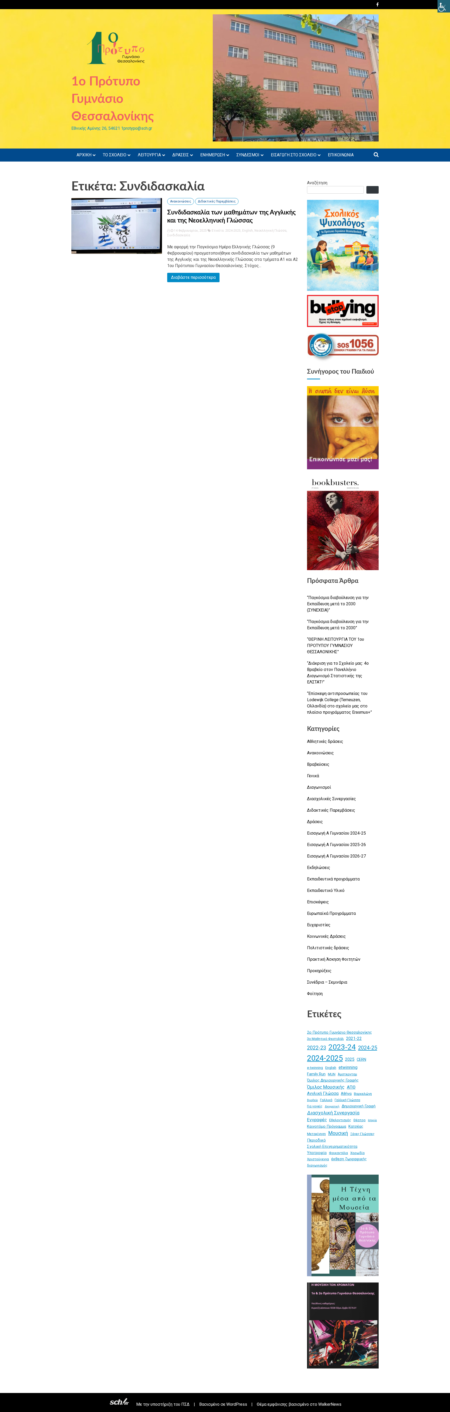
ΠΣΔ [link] (185, 1404)
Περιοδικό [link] (316, 1140)
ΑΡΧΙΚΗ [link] (84, 154)
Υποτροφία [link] (317, 1152)
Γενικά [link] (313, 775)
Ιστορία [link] (372, 1120)
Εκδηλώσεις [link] (318, 867)
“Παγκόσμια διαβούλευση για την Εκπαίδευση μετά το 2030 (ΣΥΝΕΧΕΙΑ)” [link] (338, 604)
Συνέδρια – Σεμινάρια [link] (327, 982)
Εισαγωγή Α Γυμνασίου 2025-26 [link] (336, 844)
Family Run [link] (316, 1074)
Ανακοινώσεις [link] (180, 201)
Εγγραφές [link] (317, 1119)
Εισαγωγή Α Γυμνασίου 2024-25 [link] (336, 833)
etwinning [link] (348, 1067)
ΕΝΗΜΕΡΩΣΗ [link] (212, 154)
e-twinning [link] (315, 1068)
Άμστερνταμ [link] (347, 1074)
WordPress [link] (236, 1404)
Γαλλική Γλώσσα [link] (347, 1100)
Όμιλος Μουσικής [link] (326, 1087)
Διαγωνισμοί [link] (319, 787)
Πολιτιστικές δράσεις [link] (328, 947)
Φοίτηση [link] (315, 993)
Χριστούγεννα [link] (318, 1159)
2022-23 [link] (316, 1048)
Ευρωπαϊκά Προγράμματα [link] (331, 913)
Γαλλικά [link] (326, 1100)
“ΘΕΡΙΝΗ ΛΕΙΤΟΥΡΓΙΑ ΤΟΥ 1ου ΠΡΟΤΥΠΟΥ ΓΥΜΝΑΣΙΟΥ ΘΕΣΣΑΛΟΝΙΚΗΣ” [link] (335, 645)
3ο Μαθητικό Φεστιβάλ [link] (325, 1039)
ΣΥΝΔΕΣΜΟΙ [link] (247, 154)
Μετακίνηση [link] (316, 1134)
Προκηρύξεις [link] (319, 970)
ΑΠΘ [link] (351, 1087)
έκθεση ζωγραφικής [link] (349, 1159)
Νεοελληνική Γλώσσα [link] (270, 230)
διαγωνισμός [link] (317, 1165)
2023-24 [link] (342, 1047)
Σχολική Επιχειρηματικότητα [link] (332, 1146)
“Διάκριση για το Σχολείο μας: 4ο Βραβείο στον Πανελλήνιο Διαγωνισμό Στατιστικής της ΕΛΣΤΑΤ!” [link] (338, 673)
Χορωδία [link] (357, 1153)
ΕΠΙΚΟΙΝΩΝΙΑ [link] (341, 154)
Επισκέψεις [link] (318, 901)
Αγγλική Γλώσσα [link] (323, 1093)
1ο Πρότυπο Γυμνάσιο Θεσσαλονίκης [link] (112, 99)
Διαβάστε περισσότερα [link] (193, 277)
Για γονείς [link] (314, 1106)
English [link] (247, 230)
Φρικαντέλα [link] (338, 1153)
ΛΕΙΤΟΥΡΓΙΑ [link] (149, 154)
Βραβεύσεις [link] (318, 764)
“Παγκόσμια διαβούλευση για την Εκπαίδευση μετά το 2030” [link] (338, 624)
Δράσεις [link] (315, 821)
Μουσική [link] (338, 1133)
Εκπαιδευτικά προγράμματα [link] (333, 879)
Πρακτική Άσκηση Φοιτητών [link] (333, 959)
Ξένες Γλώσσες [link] (362, 1134)
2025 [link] (349, 1059)
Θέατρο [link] (359, 1120)
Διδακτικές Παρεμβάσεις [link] (217, 201)
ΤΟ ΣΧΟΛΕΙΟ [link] (114, 154)
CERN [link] (361, 1059)
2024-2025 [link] (233, 230)
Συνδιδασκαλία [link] (178, 235)
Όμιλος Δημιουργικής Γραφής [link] (333, 1080)
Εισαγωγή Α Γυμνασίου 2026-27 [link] (336, 856)
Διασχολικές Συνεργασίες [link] (331, 798)
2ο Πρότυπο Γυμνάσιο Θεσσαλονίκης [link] (339, 1032)
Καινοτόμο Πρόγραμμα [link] (326, 1126)
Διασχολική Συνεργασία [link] (333, 1113)
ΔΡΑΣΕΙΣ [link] (180, 154)
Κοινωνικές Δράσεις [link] (326, 936)
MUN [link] (331, 1074)
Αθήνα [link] (346, 1093)
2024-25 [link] (367, 1048)
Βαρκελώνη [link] (363, 1094)
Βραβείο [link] (312, 1100)
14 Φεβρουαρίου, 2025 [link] (190, 230)
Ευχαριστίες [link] (318, 924)
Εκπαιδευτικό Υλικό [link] (326, 890)
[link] (444, 6)
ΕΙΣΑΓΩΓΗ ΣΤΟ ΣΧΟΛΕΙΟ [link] (293, 154)
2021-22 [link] (354, 1038)
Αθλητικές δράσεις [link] (325, 741)
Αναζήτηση (317, 182)
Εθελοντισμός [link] (340, 1120)
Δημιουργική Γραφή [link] (359, 1106)
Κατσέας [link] (355, 1126)
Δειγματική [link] (332, 1106)
